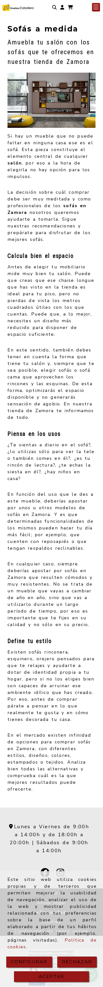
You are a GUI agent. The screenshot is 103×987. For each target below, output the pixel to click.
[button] (62, 7)
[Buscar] (54, 7)
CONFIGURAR (29, 962)
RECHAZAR (77, 962)
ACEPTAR (51, 976)
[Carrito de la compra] (70, 7)
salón (15, 163)
